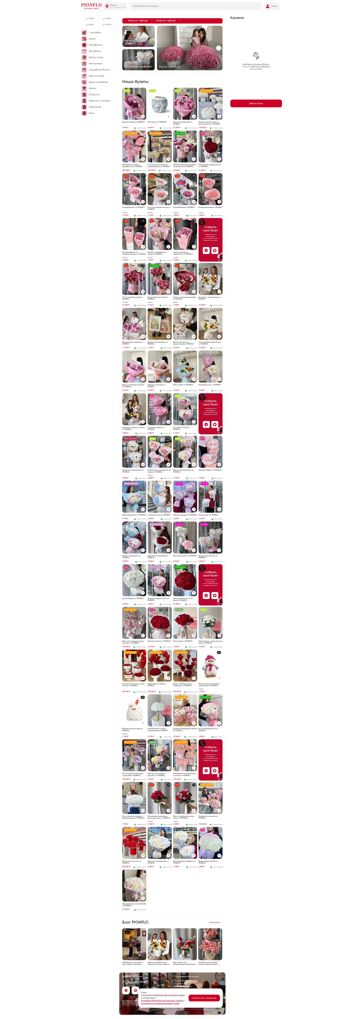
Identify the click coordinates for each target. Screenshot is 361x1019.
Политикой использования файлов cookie (160, 1003)
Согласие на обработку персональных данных (163, 995)
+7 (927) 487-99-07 (134, 982)
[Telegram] (206, 250)
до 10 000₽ (106, 24)
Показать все (214, 922)
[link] (172, 21)
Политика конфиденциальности (186, 981)
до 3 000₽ (90, 18)
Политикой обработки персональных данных (162, 1001)
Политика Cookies (181, 983)
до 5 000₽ (107, 18)
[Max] (214, 250)
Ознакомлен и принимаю (204, 998)
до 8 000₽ (90, 24)
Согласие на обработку (183, 986)
